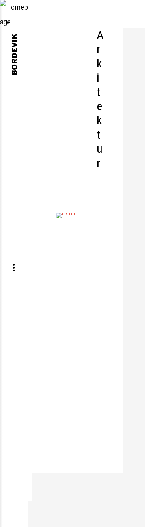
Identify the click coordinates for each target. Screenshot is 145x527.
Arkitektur (100, 99)
